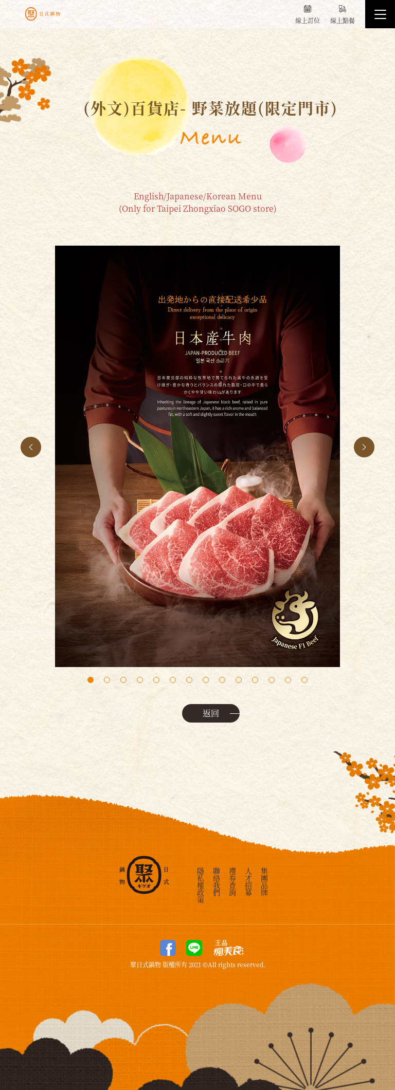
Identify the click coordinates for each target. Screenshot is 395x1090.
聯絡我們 (216, 880)
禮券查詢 (232, 880)
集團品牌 (264, 880)
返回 (211, 713)
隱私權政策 (200, 884)
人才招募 (248, 880)
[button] (364, 447)
